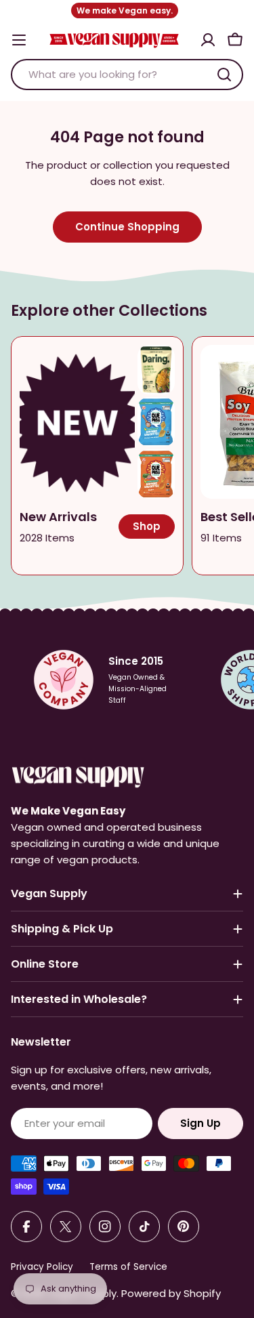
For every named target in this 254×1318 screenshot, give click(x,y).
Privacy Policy (42, 1266)
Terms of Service (128, 1266)
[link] (156, 369)
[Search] (224, 74)
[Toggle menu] (19, 40)
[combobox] (127, 74)
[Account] (208, 40)
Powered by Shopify (171, 1293)
